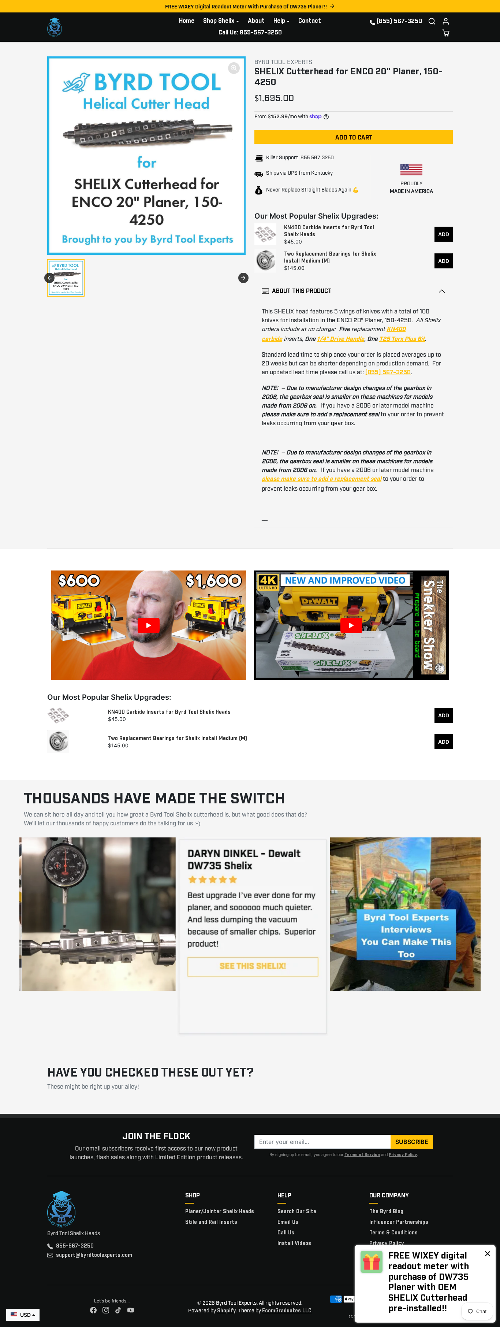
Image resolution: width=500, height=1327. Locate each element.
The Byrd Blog (386, 1211)
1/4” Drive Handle (340, 339)
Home (186, 21)
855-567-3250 (75, 1246)
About (256, 21)
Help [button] (279, 21)
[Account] (446, 21)
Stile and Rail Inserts (211, 1222)
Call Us (285, 1233)
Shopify (226, 1311)
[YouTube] (130, 1310)
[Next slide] (243, 278)
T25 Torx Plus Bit (402, 339)
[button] (432, 21)
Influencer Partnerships (398, 1222)
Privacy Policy (403, 1154)
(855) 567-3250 (399, 21)
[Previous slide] (49, 278)
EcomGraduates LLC (286, 1311)
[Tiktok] (118, 1310)
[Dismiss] (487, 1253)
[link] (425, 1284)
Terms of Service (362, 1154)
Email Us (287, 1222)
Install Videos (294, 1243)
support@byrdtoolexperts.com (94, 1255)
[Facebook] (93, 1310)
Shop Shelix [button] (218, 21)
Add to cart (353, 137)
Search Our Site (296, 1211)
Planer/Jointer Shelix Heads (219, 1211)
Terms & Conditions (393, 1233)
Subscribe (411, 1141)
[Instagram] (106, 1310)
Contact (309, 21)
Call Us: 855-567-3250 (250, 33)
